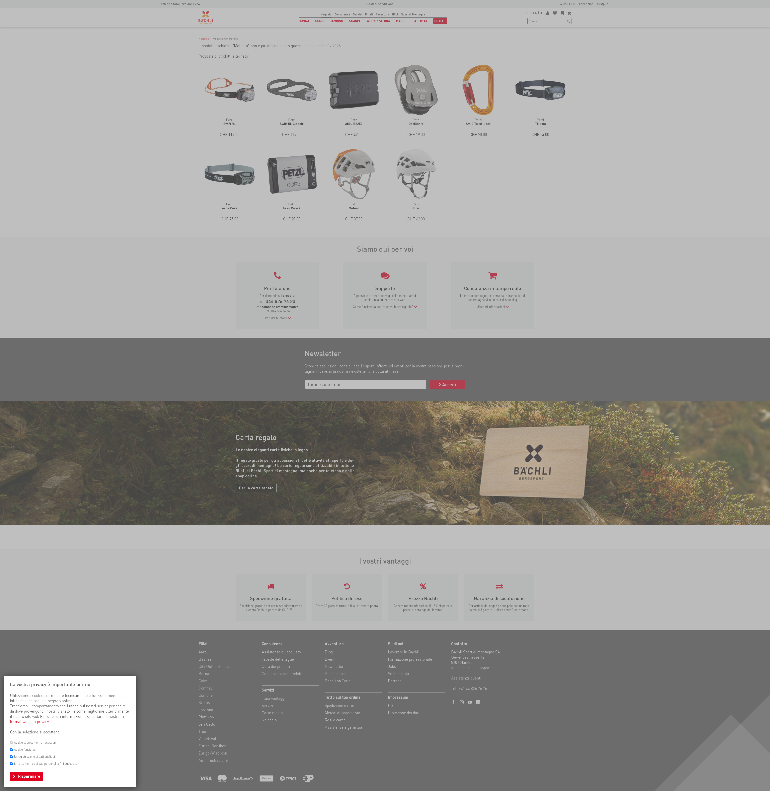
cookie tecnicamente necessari (35, 742)
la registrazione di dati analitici (34, 757)
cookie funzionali (25, 749)
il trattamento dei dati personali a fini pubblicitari (46, 764)
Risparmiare (29, 776)
